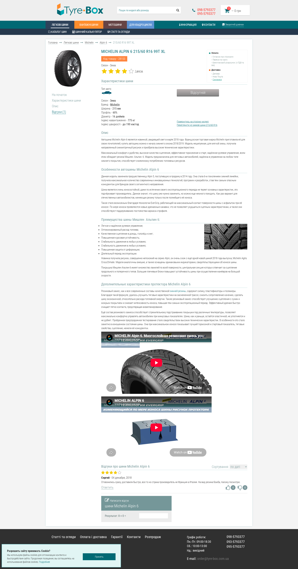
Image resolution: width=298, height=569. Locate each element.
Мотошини (115, 24)
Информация (188, 24)
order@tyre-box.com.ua (213, 559)
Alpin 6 (103, 42)
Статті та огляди (120, 32)
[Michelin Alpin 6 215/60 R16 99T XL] (68, 68)
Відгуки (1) (59, 112)
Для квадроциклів (140, 24)
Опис (55, 106)
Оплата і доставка (93, 537)
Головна (53, 42)
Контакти (209, 24)
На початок (59, 95)
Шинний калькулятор (88, 32)
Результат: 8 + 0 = (115, 516)
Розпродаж (153, 537)
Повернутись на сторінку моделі (193, 121)
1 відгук (139, 71)
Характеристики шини (66, 100)
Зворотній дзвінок (234, 24)
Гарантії (117, 537)
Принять (99, 556)
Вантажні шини (89, 24)
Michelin (89, 42)
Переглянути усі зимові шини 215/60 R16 (197, 125)
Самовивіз (217, 79)
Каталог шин (59, 32)
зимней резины (178, 291)
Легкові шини (60, 24)
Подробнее (44, 562)
